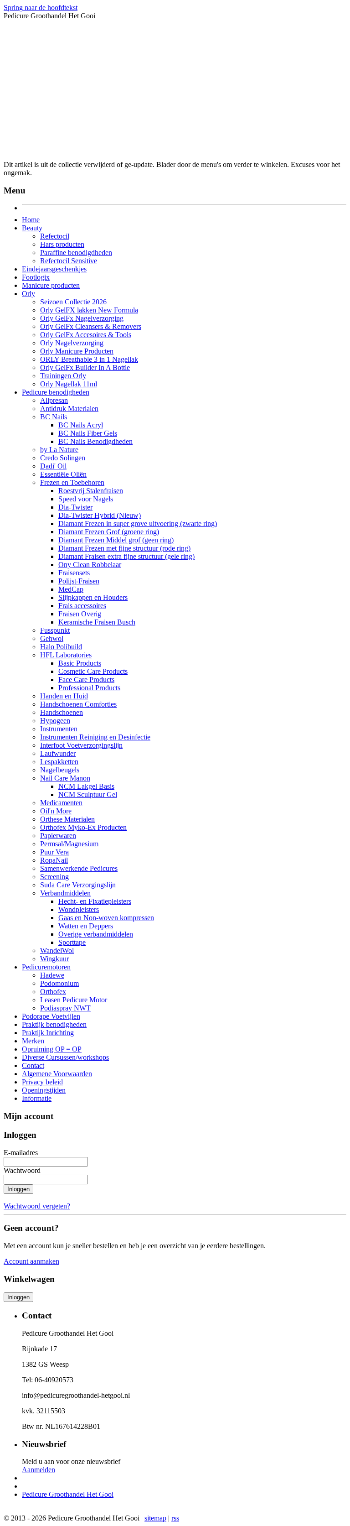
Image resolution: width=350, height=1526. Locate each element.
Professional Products (89, 688)
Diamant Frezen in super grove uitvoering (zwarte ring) (137, 523)
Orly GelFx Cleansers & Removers (90, 326)
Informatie (36, 1098)
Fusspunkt (55, 630)
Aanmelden (38, 1470)
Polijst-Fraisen (78, 581)
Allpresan (54, 400)
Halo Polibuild (61, 647)
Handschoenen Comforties (78, 704)
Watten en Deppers (85, 926)
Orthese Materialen (67, 819)
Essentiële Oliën (63, 474)
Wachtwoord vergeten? (37, 1206)
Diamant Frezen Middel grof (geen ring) (116, 540)
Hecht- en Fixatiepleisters (94, 901)
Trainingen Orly (63, 376)
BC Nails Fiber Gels (87, 433)
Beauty (32, 228)
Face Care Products (86, 679)
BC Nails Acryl (80, 425)
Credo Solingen (62, 458)
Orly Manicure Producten (76, 351)
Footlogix (36, 277)
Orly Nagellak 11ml (68, 384)
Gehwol (51, 638)
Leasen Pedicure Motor (73, 1000)
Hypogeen (55, 720)
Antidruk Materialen (69, 408)
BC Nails (53, 417)
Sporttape (72, 942)
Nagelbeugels (59, 770)
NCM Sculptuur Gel (87, 794)
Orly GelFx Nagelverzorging (82, 318)
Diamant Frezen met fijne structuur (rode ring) (124, 548)
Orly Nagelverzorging (71, 343)
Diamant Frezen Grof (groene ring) (108, 532)
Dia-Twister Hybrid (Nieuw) (99, 515)
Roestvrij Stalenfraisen (90, 491)
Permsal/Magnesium (69, 844)
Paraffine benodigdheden (76, 252)
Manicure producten (51, 285)
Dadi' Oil (53, 466)
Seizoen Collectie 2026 (73, 302)
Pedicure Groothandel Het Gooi (67, 1494)
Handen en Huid (64, 696)
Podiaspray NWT (65, 1008)
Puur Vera (54, 852)
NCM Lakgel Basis (86, 786)
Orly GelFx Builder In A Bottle (85, 367)
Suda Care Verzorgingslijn (78, 885)
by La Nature (59, 449)
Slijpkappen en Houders (93, 597)
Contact (33, 1065)
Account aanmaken (31, 1261)
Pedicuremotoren (46, 967)
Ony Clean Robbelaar (89, 564)
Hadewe (52, 975)
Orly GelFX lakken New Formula (89, 310)
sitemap (155, 1518)
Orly (28, 293)
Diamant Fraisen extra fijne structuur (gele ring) (126, 556)
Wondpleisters (78, 909)
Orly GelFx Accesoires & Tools (85, 335)
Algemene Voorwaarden (57, 1074)
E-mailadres (21, 1152)
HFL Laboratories (66, 655)
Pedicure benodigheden (55, 392)
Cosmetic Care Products (93, 671)
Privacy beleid (42, 1082)
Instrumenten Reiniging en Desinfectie (95, 737)
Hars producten (62, 244)
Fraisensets (74, 573)
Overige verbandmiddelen (95, 934)
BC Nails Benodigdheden (95, 441)
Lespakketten (59, 762)
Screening (54, 876)
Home (31, 220)
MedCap (70, 589)
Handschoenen (61, 712)
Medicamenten (61, 803)
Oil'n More (56, 811)
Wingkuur (54, 959)
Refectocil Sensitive (68, 261)
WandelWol (57, 950)
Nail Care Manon (65, 778)
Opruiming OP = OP (52, 1049)
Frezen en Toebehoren (72, 482)
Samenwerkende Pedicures (79, 868)
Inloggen (18, 1189)
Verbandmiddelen (65, 893)
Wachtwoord (22, 1170)
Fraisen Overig (79, 614)
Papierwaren (58, 835)
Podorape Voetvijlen (51, 1016)
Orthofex (53, 991)
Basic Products (79, 663)
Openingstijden (44, 1090)
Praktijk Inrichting (48, 1032)
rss (175, 1518)
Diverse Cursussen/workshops (65, 1057)
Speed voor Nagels (85, 499)
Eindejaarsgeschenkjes (54, 269)
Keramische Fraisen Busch (96, 622)
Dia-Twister (75, 507)
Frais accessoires (82, 605)
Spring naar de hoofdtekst (40, 7)
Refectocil (54, 236)
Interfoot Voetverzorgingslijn (81, 745)
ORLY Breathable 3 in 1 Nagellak (89, 359)
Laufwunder (58, 753)
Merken (33, 1041)
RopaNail (54, 860)
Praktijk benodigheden (54, 1024)
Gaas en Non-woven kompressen (106, 918)
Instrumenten (58, 729)
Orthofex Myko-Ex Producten (83, 827)
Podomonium (59, 983)
